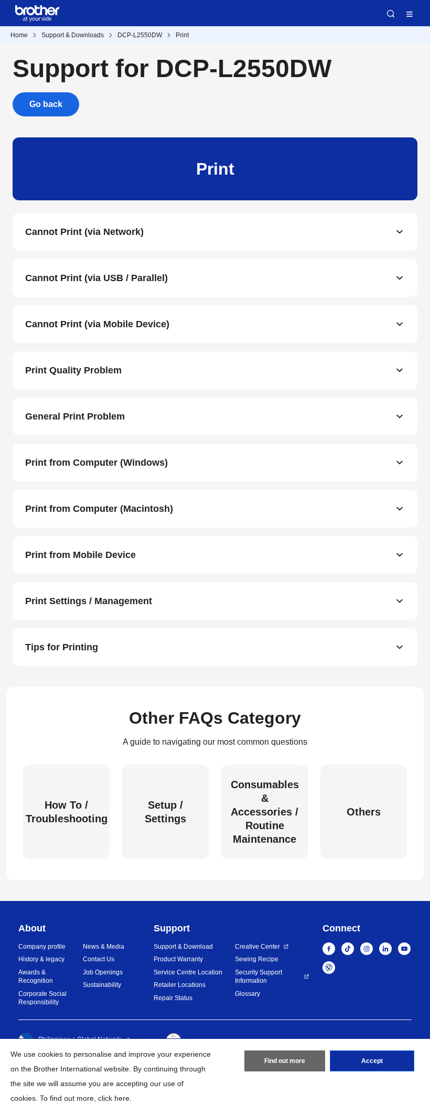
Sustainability (102, 985)
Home (19, 35)
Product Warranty (178, 959)
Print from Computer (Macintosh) (99, 508)
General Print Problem (75, 416)
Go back (45, 104)
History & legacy (41, 959)
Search (390, 13)
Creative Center (257, 946)
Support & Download (183, 946)
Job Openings (103, 972)
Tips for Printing (61, 647)
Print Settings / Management (88, 601)
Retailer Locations (180, 985)
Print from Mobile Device (80, 555)
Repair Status (173, 998)
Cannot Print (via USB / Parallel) (96, 278)
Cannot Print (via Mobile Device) (97, 324)
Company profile (42, 946)
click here (114, 1098)
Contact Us (98, 959)
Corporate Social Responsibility (42, 998)
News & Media (103, 946)
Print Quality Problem (73, 370)
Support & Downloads (72, 35)
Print (182, 35)
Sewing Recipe (256, 959)
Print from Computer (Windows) (96, 462)
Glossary (247, 993)
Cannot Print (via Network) (84, 232)
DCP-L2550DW (139, 35)
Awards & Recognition (35, 977)
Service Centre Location (188, 972)
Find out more (284, 1061)
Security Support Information (258, 977)
